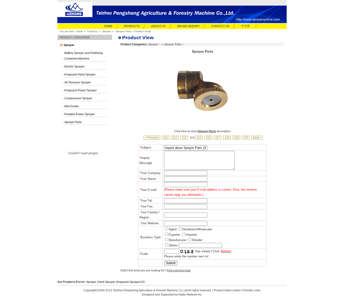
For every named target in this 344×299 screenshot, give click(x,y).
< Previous (152, 137)
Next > (257, 137)
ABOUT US (158, 26)
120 (245, 137)
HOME (108, 26)
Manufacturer (178, 240)
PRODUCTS (132, 26)
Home (79, 31)
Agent (173, 229)
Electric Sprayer (86, 282)
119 (236, 137)
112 (174, 137)
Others (173, 245)
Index (237, 290)
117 (217, 137)
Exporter (174, 234)
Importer (191, 234)
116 (208, 137)
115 (199, 137)
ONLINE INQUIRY (188, 26)
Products (92, 31)
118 (227, 137)
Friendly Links (251, 290)
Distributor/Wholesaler (197, 229)
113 (184, 137)
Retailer (197, 240)
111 (165, 137)
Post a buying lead (178, 270)
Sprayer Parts (124, 31)
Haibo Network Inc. (190, 294)
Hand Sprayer (106, 282)
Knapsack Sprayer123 (130, 282)
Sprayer (106, 31)
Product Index (222, 290)
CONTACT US (220, 26)
